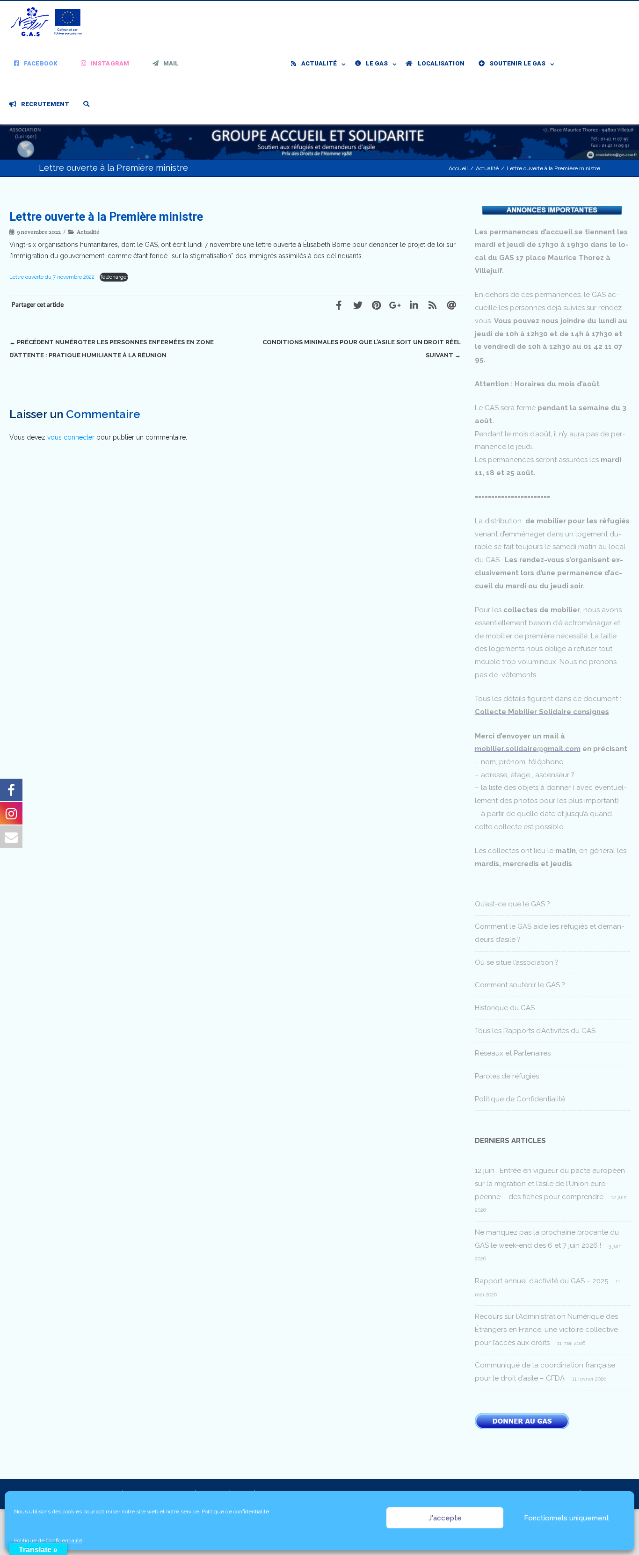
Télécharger (114, 277)
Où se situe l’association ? (517, 962)
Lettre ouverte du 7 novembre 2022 (52, 277)
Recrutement (45, 104)
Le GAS (377, 63)
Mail (171, 63)
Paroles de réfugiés (507, 1076)
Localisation (441, 63)
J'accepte (445, 1518)
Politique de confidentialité (235, 1511)
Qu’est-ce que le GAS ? (512, 904)
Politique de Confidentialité (48, 1540)
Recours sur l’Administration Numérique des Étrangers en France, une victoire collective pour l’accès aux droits (546, 1329)
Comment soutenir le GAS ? (520, 985)
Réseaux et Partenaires (513, 1053)
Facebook (41, 63)
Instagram (110, 63)
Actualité (319, 63)
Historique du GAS (505, 1008)
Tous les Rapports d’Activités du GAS (535, 1031)
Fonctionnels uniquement (566, 1518)
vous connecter (70, 437)
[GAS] (49, 22)
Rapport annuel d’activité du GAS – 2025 (541, 1281)
